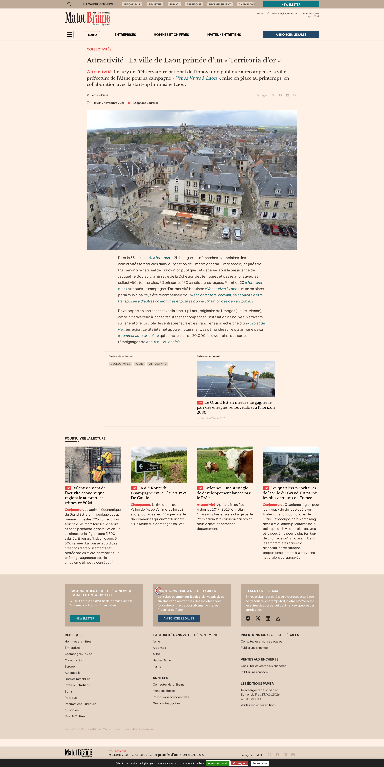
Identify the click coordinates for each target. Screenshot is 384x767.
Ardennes (159, 647)
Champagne (247, 4)
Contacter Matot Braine (169, 684)
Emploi (174, 4)
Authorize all (218, 763)
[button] (69, 34)
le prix (157, 257)
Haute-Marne (162, 660)
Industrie (155, 4)
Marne (157, 666)
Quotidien (72, 710)
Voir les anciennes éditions (258, 705)
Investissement (220, 4)
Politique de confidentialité (171, 697)
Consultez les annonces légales (261, 641)
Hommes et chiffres (171, 34)
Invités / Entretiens (224, 34)
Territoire (194, 4)
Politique (71, 697)
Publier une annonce (254, 647)
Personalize (260, 763)
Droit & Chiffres (75, 716)
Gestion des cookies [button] (166, 703)
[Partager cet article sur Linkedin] (287, 95)
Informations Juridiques (80, 704)
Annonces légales (179, 618)
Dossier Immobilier (77, 679)
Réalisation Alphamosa (139, 729)
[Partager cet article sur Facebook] (280, 95)
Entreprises (125, 34)
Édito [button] (92, 34)
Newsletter (291, 4)
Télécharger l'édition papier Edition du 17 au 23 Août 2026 (260, 694)
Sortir (68, 691)
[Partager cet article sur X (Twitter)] (273, 95)
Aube (156, 654)
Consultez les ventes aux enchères (263, 666)
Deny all (240, 763)
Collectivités (99, 49)
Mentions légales (164, 690)
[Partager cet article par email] (294, 95)
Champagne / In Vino (78, 654)
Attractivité (157, 363)
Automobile (132, 4)
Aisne (139, 363)
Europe (70, 666)
